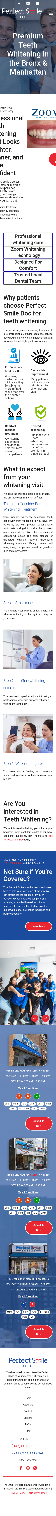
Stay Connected (28, 1460)
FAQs (28, 1424)
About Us (28, 1404)
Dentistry (12, 863)
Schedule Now (38, 1124)
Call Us (24, 1439)
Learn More (38, 926)
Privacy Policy (17, 1493)
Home (28, 1398)
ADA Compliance (37, 1493)
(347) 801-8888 (24, 1446)
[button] (51, 13)
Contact (28, 1411)
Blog (28, 1431)
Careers (28, 1417)
